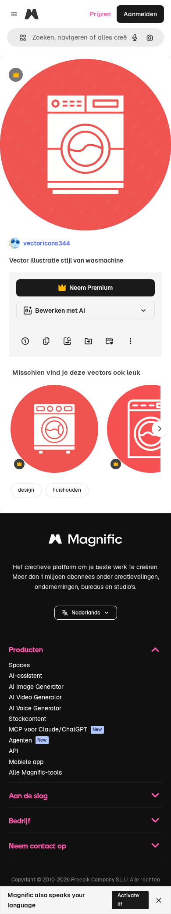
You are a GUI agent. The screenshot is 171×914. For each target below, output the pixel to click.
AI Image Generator (36, 687)
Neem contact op (37, 845)
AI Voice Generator (35, 708)
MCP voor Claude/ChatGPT (55, 729)
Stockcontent (27, 719)
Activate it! (128, 899)
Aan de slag (28, 795)
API (13, 751)
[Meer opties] (130, 341)
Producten (26, 649)
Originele (57, 75)
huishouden (67, 490)
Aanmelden (140, 14)
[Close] (159, 900)
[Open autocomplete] (19, 37)
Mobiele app (26, 762)
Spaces (19, 665)
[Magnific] (85, 541)
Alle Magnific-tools (35, 772)
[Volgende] (159, 429)
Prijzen (100, 14)
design (26, 490)
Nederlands (85, 612)
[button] (85, 613)
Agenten (28, 740)
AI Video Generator (35, 697)
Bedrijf (19, 820)
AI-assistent (25, 676)
